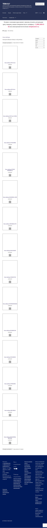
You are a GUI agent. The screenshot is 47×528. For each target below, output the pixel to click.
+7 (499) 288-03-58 (6, 463)
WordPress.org (38, 503)
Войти (36, 497)
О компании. (27, 464)
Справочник (11, 17)
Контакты (5, 17)
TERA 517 (6, 4)
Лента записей (38, 498)
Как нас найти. (27, 480)
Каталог (4, 12)
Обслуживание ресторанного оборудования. (27, 477)
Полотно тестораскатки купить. (27, 473)
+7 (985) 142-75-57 (6, 464)
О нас (24, 12)
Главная (5, 30)
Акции (9, 12)
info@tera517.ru (34, 27)
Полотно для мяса (17, 478)
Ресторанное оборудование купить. (27, 468)
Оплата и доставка (17, 12)
